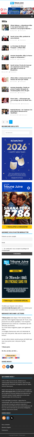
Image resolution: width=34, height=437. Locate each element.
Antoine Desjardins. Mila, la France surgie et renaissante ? (21, 56)
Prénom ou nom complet (9, 236)
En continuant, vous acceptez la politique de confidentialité (15, 249)
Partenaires (5, 430)
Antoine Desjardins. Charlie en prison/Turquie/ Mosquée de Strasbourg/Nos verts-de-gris (19, 89)
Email (3, 242)
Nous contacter (6, 424)
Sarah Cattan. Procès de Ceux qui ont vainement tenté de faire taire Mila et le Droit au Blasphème (20, 67)
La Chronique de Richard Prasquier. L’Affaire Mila (18, 46)
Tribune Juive (22, 30)
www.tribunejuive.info (8, 391)
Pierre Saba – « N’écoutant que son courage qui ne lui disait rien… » (21, 100)
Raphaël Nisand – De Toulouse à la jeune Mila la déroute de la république (21, 111)
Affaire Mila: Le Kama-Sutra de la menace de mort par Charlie (20, 78)
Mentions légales (6, 427)
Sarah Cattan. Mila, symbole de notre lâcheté (20, 37)
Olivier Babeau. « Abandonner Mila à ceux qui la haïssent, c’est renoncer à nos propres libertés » (21, 27)
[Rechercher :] (17, 132)
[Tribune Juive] (17, 4)
